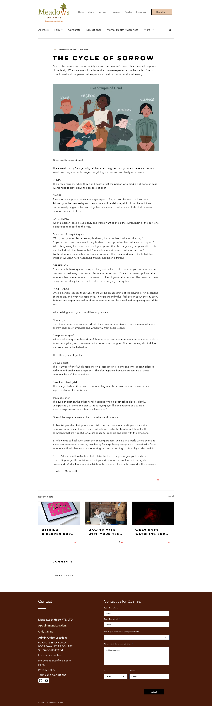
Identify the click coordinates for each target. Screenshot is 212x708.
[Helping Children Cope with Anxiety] (59, 513)
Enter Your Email (111, 619)
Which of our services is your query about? (121, 632)
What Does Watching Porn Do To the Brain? (151, 532)
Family (58, 29)
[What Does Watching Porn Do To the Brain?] (153, 513)
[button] (170, 30)
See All (170, 496)
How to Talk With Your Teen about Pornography (105, 532)
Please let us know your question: (117, 644)
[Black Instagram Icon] (40, 680)
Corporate (74, 29)
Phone (132, 671)
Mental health (71, 471)
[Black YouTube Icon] (46, 680)
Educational (93, 29)
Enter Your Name (111, 608)
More (147, 29)
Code (106, 671)
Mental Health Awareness (122, 29)
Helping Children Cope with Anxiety (58, 532)
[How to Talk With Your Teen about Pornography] (106, 513)
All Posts (43, 29)
